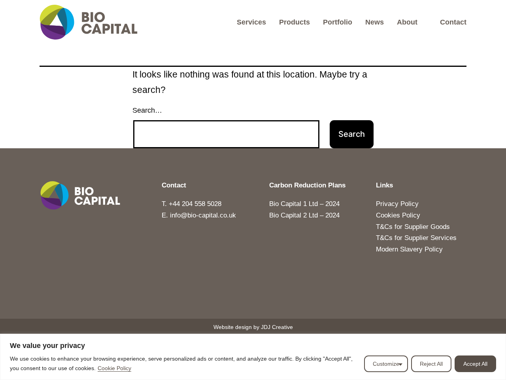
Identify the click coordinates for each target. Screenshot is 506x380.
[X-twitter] (227, 303)
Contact (453, 22)
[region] (253, 357)
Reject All (431, 364)
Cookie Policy (114, 368)
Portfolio (337, 22)
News (374, 22)
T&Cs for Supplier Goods (413, 227)
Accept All (475, 364)
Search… (147, 110)
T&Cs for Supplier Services (416, 238)
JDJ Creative (277, 327)
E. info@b (176, 215)
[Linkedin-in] (253, 303)
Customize (386, 364)
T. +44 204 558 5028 (191, 204)
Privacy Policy (397, 204)
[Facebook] (279, 303)
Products (294, 22)
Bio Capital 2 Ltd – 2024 (304, 215)
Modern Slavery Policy (409, 249)
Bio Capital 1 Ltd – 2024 (304, 204)
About (407, 22)
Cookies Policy (398, 215)
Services (251, 22)
